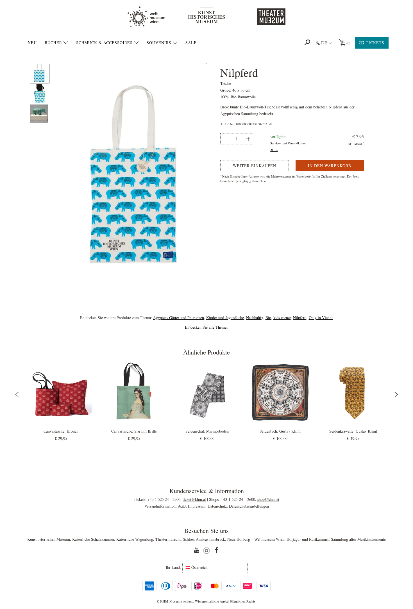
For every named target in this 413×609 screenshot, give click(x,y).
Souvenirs (159, 43)
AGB (182, 506)
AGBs (274, 150)
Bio (268, 317)
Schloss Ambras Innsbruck (204, 539)
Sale (191, 42)
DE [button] (324, 43)
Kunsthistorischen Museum (48, 539)
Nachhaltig (254, 317)
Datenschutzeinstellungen (249, 506)
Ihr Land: (173, 567)
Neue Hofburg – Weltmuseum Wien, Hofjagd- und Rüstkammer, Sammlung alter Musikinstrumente (306, 539)
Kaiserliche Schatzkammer (93, 539)
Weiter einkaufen (254, 165)
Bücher (53, 43)
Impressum (196, 506)
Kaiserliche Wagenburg (134, 539)
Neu (32, 42)
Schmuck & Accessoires (104, 43)
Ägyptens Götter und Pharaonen (178, 317)
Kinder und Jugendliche (225, 317)
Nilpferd (300, 317)
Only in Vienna (321, 317)
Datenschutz (217, 506)
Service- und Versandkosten (288, 143)
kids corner (282, 317)
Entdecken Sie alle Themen (206, 327)
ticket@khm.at (194, 499)
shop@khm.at (268, 499)
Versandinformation (160, 506)
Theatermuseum (168, 539)
